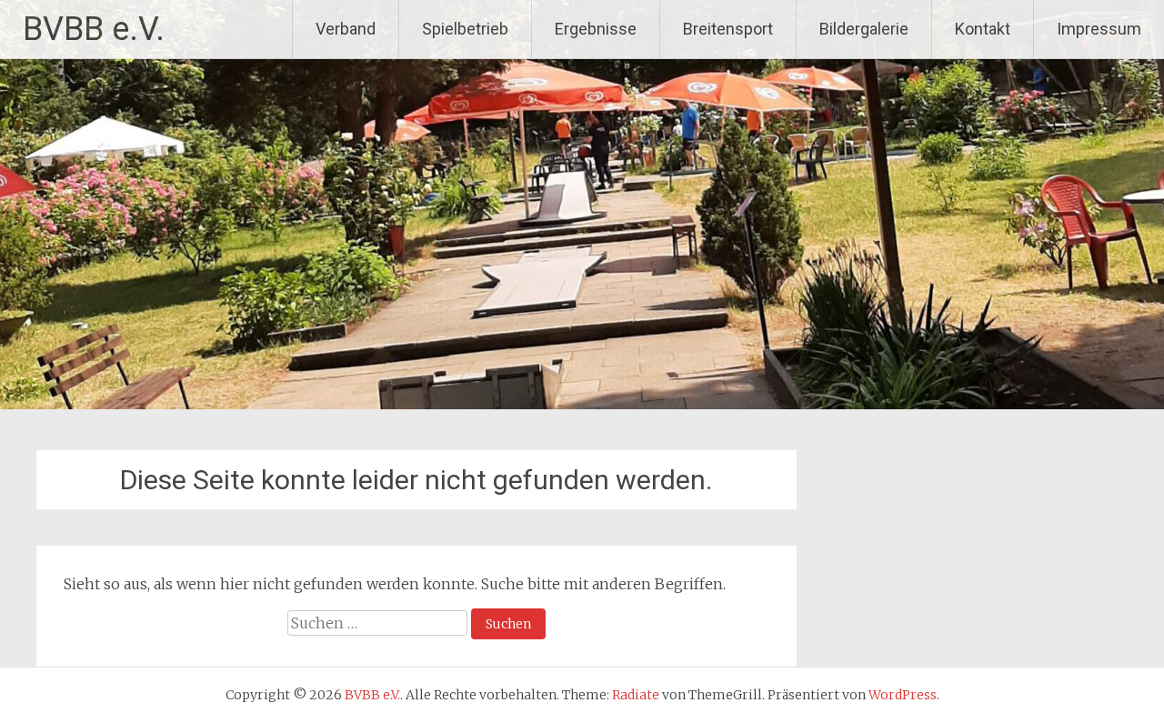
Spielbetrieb (465, 28)
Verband (346, 28)
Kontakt (982, 28)
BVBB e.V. (94, 29)
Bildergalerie (863, 28)
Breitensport (728, 28)
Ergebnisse (596, 28)
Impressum (1099, 28)
